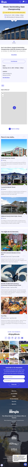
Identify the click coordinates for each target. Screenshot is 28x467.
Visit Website (14, 61)
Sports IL (14, 404)
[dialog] (2, 465)
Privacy (14, 426)
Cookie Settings (14, 431)
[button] (14, 107)
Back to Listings (15, 128)
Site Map (14, 429)
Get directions (6, 77)
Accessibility (14, 393)
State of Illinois (14, 424)
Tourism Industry (14, 398)
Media (14, 396)
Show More (14, 54)
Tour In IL (14, 401)
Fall (3, 85)
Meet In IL (14, 391)
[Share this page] (15, 20)
